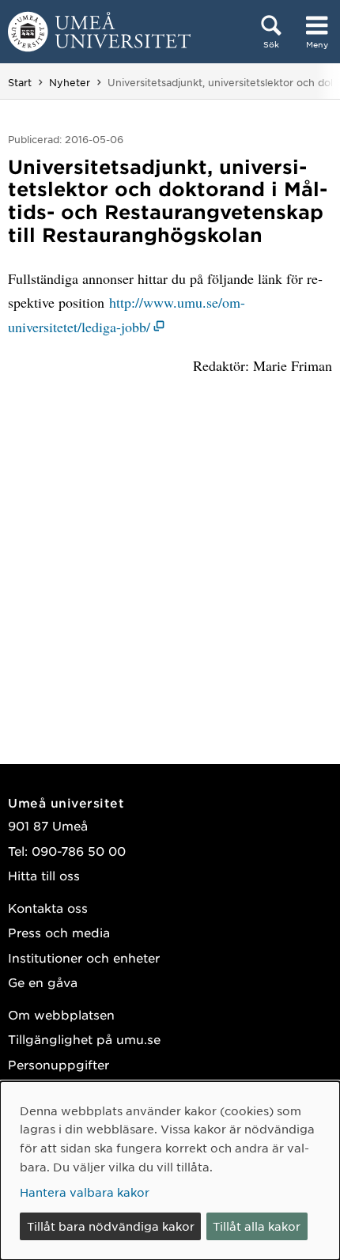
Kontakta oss (48, 907)
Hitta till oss (44, 875)
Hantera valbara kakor (84, 1192)
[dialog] (170, 1170)
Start (20, 82)
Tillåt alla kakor (256, 1226)
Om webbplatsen (61, 1014)
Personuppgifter (58, 1064)
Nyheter (69, 82)
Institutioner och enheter (84, 957)
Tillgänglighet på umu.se (84, 1038)
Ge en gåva (42, 981)
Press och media (59, 932)
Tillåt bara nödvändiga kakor (111, 1226)
